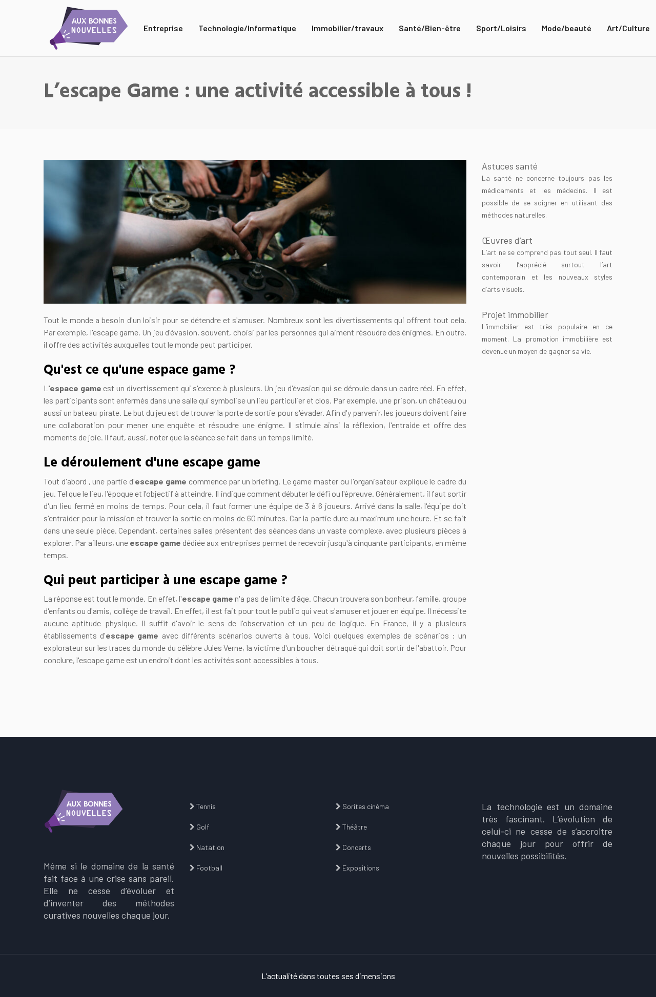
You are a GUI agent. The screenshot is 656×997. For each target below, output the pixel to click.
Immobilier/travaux (347, 28)
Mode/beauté (566, 28)
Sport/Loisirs (501, 28)
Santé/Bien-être (430, 28)
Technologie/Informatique (247, 28)
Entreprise (163, 28)
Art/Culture (628, 28)
